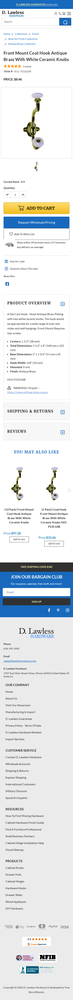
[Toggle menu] (68, 13)
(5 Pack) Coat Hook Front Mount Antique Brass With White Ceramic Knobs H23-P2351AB (54, 518)
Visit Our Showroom (17, 705)
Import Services (14, 739)
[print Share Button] (33, 285)
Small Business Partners (20, 836)
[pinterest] (58, 610)
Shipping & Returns (17, 770)
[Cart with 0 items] (64, 13)
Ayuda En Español (16, 797)
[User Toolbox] (56, 13)
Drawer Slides (13, 895)
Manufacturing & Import (20, 712)
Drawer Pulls (13, 874)
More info (37, 4)
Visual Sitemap (14, 849)
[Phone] (60, 13)
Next (69, 490)
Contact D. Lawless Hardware (23, 757)
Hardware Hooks (15, 888)
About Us (11, 698)
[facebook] (49, 610)
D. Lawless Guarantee (18, 718)
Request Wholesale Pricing (36, 222)
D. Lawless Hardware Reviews (23, 732)
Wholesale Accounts (17, 764)
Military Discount (16, 791)
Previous (4, 490)
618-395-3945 (11, 648)
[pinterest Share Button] (45, 285)
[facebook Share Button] (7, 285)
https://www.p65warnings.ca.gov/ (27, 392)
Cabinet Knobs (14, 867)
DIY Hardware (14, 908)
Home (9, 691)
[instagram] (67, 610)
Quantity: (9, 188)
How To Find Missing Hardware (24, 815)
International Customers (20, 784)
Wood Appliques (15, 901)
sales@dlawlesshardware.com (20, 660)
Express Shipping (15, 777)
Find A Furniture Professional (23, 829)
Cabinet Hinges (14, 881)
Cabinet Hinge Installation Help (24, 843)
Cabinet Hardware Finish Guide (24, 822)
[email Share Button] (20, 285)
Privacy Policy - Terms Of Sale (23, 725)
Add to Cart (19, 539)
